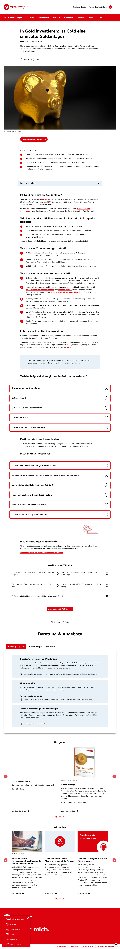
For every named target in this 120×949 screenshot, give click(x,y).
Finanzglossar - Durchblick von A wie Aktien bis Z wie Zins (32, 585)
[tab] (56, 816)
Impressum (74, 947)
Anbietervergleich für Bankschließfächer (67, 292)
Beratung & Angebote (32, 139)
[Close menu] (28, 918)
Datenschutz (61, 947)
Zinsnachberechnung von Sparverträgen (39, 708)
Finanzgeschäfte (27, 683)
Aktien (69, 347)
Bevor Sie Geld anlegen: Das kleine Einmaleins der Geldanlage (80, 573)
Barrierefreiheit (88, 947)
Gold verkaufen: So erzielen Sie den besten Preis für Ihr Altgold (33, 573)
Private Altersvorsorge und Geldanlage (38, 659)
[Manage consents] (116, 945)
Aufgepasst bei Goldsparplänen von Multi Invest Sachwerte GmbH (37, 596)
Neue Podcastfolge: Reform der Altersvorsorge (92, 859)
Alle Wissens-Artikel (58, 609)
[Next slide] (114, 776)
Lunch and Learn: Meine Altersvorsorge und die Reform (59, 859)
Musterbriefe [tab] (51, 647)
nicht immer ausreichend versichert (40, 290)
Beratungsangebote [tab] (16, 647)
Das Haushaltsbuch (21, 781)
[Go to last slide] (6, 776)
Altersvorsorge (68, 784)
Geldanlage (46, 199)
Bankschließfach (65, 290)
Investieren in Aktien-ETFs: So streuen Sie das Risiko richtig (81, 585)
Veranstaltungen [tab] (35, 647)
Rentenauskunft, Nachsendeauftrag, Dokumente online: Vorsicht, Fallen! (26, 861)
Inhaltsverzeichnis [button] (28, 183)
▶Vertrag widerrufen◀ (106, 947)
